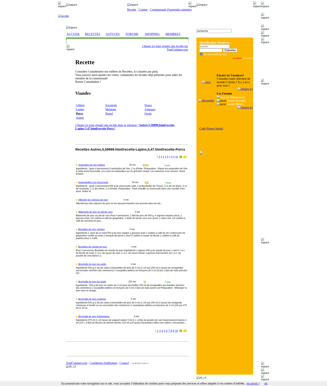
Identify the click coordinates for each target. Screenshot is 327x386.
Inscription (237, 58)
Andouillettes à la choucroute (93, 182)
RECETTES (92, 34)
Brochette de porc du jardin (92, 264)
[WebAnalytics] (203, 154)
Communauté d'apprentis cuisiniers (171, 9)
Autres (80, 117)
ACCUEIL (73, 34)
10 (176, 156)
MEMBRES (172, 34)
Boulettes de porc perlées (91, 229)
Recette (131, 9)
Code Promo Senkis (211, 128)
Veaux (148, 105)
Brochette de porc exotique (92, 299)
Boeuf (109, 113)
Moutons (110, 109)
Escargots (111, 105)
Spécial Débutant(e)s (232, 97)
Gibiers (80, 105)
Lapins (80, 109)
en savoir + (253, 383)
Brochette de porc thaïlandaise (94, 316)
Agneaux (149, 109)
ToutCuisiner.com (76, 363)
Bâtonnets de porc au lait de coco (95, 212)
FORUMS (132, 34)
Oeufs (148, 113)
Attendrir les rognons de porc (93, 199)
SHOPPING (152, 34)
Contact (124, 363)
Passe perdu (248, 58)
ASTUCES (113, 34)
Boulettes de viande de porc (92, 246)
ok (265, 383)
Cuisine (143, 9)
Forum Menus (235, 104)
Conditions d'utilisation (103, 363)
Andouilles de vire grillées (91, 165)
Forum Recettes (236, 100)
